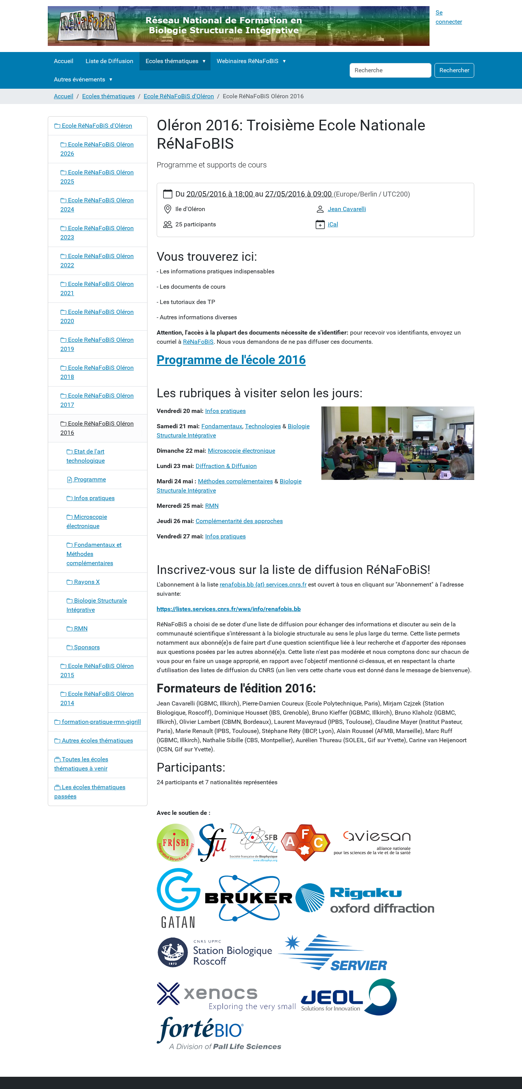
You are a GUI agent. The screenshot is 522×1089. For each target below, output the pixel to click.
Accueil (63, 61)
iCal (333, 224)
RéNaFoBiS (198, 341)
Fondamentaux (221, 426)
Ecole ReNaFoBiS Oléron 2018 (97, 372)
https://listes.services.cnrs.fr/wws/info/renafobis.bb (229, 609)
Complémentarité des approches (239, 521)
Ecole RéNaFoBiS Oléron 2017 (97, 400)
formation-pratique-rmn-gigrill (100, 721)
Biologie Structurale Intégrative (96, 605)
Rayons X (86, 581)
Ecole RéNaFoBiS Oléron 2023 (97, 232)
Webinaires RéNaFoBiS (248, 61)
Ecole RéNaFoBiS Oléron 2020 (97, 316)
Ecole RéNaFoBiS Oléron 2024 (97, 205)
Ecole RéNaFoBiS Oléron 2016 (97, 428)
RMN (212, 505)
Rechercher (454, 70)
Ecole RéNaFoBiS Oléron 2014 (97, 698)
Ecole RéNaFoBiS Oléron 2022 (97, 260)
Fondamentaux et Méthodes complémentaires (94, 554)
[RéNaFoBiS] (239, 26)
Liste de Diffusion (109, 61)
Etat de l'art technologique (85, 456)
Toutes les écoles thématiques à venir (81, 764)
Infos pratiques (94, 498)
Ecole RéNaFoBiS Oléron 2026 (97, 149)
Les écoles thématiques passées (89, 791)
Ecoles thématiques (172, 61)
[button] (206, 61)
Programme (89, 479)
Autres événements (79, 79)
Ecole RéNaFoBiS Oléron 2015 (97, 670)
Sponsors (86, 647)
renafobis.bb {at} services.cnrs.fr (263, 584)
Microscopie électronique (241, 450)
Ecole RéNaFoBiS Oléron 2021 (97, 288)
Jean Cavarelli (347, 209)
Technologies (263, 426)
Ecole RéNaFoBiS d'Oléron (179, 96)
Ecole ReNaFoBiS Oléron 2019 (97, 344)
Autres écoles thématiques (96, 740)
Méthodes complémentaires (235, 481)
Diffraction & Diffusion (226, 466)
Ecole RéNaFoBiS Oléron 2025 (97, 177)
